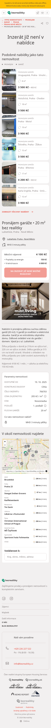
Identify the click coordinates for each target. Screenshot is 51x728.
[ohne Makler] (16, 686)
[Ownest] (35, 693)
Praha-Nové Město (13, 24)
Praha (16, 22)
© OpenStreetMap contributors (34, 471)
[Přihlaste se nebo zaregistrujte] (47, 13)
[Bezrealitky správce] (25, 701)
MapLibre (9, 471)
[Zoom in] (5, 441)
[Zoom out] (5, 445)
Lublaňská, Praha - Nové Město (21, 239)
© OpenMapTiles (19, 471)
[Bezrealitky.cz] (16, 679)
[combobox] (25, 556)
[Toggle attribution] (46, 471)
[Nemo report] (20, 693)
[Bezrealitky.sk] (34, 679)
